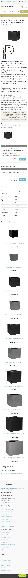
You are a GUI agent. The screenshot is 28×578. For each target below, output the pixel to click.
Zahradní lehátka (5, 519)
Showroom (3, 558)
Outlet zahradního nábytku (7, 526)
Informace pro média (6, 563)
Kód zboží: (5, 155)
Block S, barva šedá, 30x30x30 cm (14, 267)
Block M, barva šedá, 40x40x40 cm (14, 315)
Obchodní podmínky (6, 565)
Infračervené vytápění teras (8, 544)
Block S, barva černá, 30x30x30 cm (14, 243)
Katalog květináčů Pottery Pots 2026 (13, 473)
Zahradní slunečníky (6, 521)
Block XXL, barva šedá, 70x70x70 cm (14, 457)
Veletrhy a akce (4, 567)
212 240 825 (5, 1)
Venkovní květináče (5, 552)
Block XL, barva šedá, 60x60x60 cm (14, 410)
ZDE (21, 91)
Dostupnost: (15, 155)
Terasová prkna (5, 532)
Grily (2, 549)
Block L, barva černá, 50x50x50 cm (14, 338)
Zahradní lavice (5, 524)
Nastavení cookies (5, 570)
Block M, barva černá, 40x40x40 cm (14, 291)
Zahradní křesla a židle (6, 516)
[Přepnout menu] (2, 15)
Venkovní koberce (5, 539)
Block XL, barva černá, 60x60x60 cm (14, 386)
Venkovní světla (5, 547)
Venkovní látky (4, 542)
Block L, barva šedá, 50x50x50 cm (14, 362)
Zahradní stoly (4, 514)
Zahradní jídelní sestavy (7, 509)
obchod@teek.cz (13, 1)
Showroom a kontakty (14, 3)
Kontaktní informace (6, 560)
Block (21, 61)
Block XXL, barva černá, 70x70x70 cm (14, 434)
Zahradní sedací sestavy (7, 511)
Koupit (22, 159)
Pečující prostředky (5, 537)
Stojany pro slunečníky (6, 535)
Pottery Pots (10, 61)
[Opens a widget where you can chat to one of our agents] (22, 575)
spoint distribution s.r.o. (17, 576)
